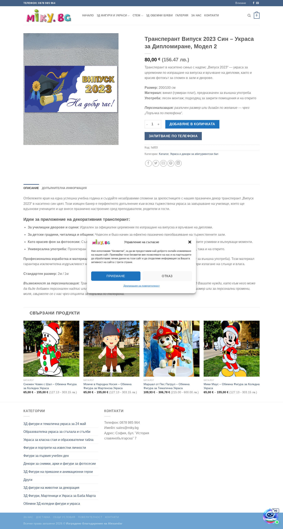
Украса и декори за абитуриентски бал (194, 153)
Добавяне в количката (192, 124)
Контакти (211, 15)
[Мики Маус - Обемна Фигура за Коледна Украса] (232, 349)
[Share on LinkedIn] (178, 163)
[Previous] (24, 361)
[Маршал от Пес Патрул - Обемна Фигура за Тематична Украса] (172, 349)
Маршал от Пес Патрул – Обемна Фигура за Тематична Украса (167, 386)
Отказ (167, 276)
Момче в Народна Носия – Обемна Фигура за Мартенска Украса (107, 386)
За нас (196, 15)
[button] (190, 242)
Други (27, 480)
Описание (31, 188)
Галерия (181, 15)
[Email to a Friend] (163, 163)
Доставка (43, 517)
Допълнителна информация (64, 188)
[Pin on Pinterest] (170, 163)
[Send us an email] (257, 3)
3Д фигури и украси (112, 15)
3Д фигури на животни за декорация (51, 487)
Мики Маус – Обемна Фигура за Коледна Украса (232, 386)
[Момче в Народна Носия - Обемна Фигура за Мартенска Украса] (111, 349)
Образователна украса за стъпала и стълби (56, 431)
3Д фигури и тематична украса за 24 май (54, 424)
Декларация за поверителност (141, 285)
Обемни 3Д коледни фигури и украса (51, 503)
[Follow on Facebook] (253, 3)
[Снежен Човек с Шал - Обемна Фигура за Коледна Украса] (51, 349)
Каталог (163, 153)
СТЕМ (136, 15)
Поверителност (90, 517)
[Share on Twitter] (155, 163)
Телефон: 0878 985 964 (39, 3)
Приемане (115, 276)
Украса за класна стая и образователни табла (58, 440)
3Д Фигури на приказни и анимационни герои (58, 471)
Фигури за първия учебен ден (46, 455)
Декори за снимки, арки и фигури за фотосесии (59, 463)
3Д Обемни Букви (159, 15)
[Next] (259, 361)
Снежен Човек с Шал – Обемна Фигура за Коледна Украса (50, 386)
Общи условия (64, 517)
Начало (88, 15)
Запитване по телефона (173, 136)
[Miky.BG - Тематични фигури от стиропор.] (49, 15)
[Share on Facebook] (148, 163)
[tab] (31, 188)
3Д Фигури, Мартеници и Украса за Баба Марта (59, 495)
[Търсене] (249, 15)
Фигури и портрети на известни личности (54, 447)
